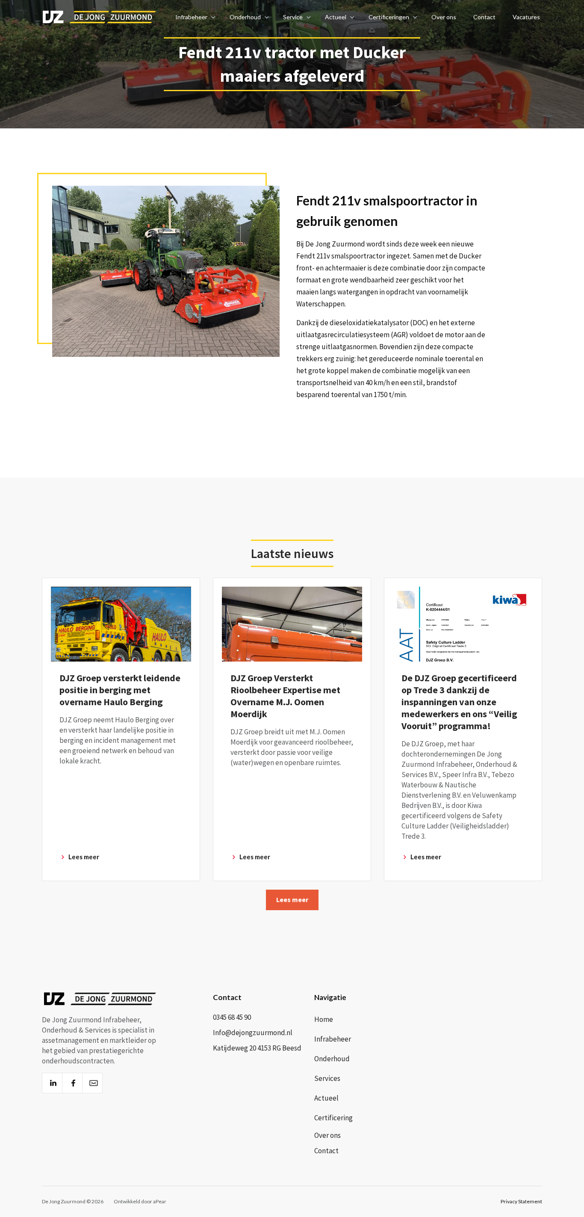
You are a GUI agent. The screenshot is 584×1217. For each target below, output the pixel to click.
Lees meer (292, 899)
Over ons (443, 17)
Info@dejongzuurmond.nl (252, 1032)
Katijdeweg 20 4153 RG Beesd (257, 1048)
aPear (159, 1201)
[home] (96, 17)
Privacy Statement (521, 1201)
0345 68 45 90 (232, 1017)
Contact (484, 17)
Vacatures (526, 17)
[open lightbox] (165, 271)
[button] (194, 17)
